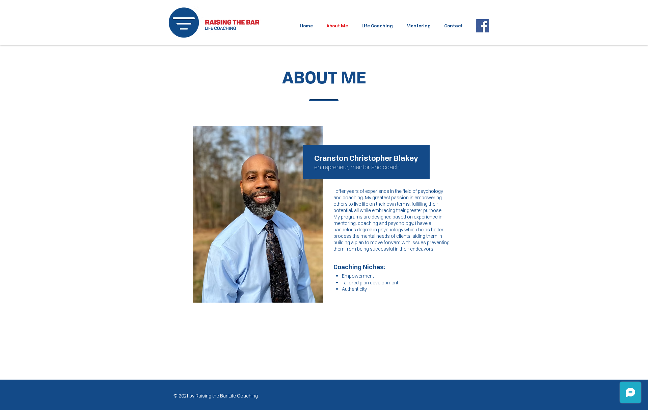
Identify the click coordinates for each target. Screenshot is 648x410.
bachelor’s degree (352, 229)
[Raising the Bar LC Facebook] (482, 25)
